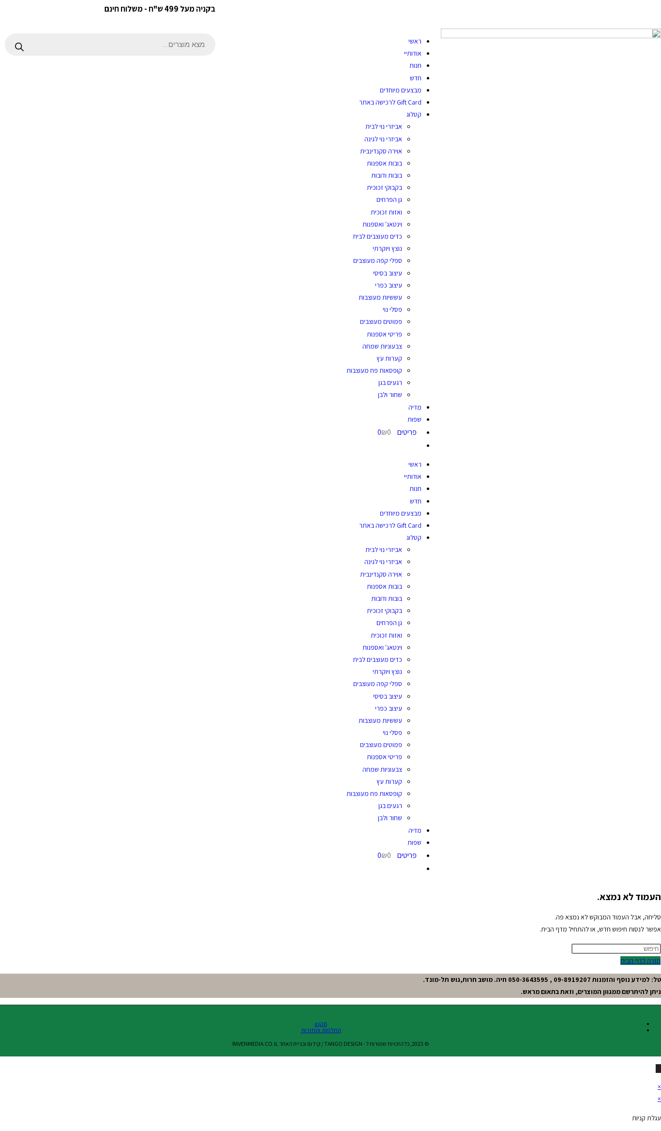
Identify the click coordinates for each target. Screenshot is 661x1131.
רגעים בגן (390, 382)
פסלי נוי (392, 309)
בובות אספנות (384, 163)
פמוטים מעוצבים (381, 321)
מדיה (414, 407)
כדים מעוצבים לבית (377, 236)
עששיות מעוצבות (380, 297)
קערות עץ (389, 358)
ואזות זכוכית (386, 212)
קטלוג (413, 114)
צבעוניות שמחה (382, 346)
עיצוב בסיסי (387, 273)
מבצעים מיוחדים (400, 90)
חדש (415, 78)
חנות (415, 65)
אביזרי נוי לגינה (383, 139)
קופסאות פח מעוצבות (374, 370)
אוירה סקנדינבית (381, 151)
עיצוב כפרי (388, 285)
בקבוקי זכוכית (384, 187)
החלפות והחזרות (321, 1030)
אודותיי (412, 53)
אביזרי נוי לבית (383, 126)
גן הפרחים (389, 199)
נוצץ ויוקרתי (387, 248)
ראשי (414, 41)
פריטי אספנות (384, 334)
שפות (414, 419)
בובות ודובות (386, 175)
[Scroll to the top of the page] (658, 1068)
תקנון (321, 1024)
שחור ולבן (390, 394)
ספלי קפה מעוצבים (377, 260)
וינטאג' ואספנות (382, 224)
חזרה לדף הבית (640, 960)
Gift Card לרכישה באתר (390, 102)
